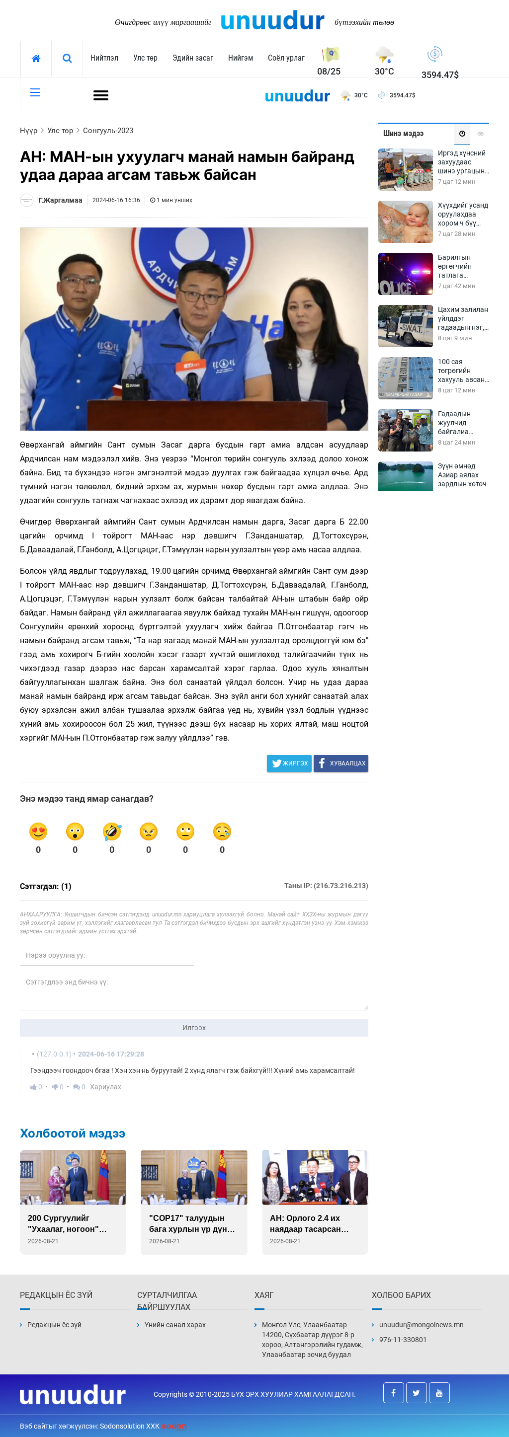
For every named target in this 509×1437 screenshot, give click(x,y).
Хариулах (105, 1087)
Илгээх (194, 1028)
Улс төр (145, 58)
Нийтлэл (104, 58)
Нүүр (28, 130)
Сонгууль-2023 (108, 130)
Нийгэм (240, 58)
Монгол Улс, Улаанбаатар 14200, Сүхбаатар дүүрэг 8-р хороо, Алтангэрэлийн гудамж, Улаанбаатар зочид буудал (312, 1340)
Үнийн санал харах (175, 1325)
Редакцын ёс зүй (54, 1325)
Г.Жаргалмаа (61, 200)
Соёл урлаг (286, 58)
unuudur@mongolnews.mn (421, 1325)
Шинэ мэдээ (403, 133)
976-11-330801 (403, 1340)
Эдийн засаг (192, 58)
